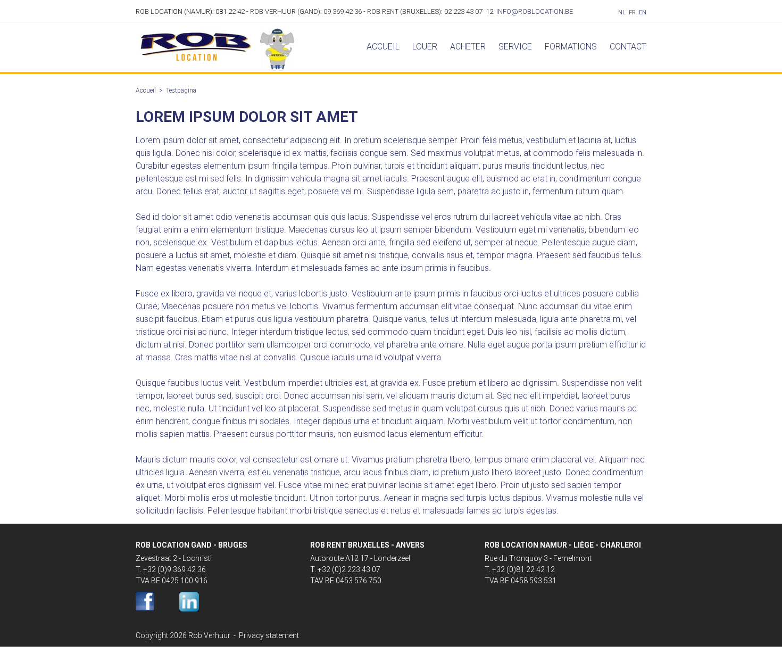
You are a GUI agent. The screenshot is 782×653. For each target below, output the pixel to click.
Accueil (383, 47)
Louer (424, 47)
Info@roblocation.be (534, 11)
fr (632, 12)
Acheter (468, 47)
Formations (571, 47)
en (642, 12)
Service (515, 47)
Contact (628, 47)
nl (622, 12)
